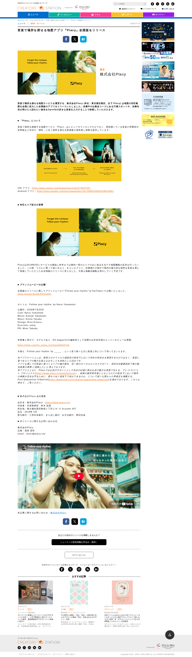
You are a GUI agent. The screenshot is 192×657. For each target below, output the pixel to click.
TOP (169, 636)
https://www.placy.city (57, 402)
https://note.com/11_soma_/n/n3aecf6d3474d (43, 345)
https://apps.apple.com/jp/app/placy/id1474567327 (61, 188)
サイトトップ (23, 20)
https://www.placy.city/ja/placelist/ (55, 373)
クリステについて (150, 9)
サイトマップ (57, 654)
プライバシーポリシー (27, 654)
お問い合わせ (169, 9)
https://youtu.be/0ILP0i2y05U (34, 294)
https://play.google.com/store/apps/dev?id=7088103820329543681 (75, 191)
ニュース (21, 23)
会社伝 (54, 21)
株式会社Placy (58, 513)
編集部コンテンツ (128, 9)
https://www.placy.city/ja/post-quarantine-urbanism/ (79, 379)
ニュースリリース (36, 20)
